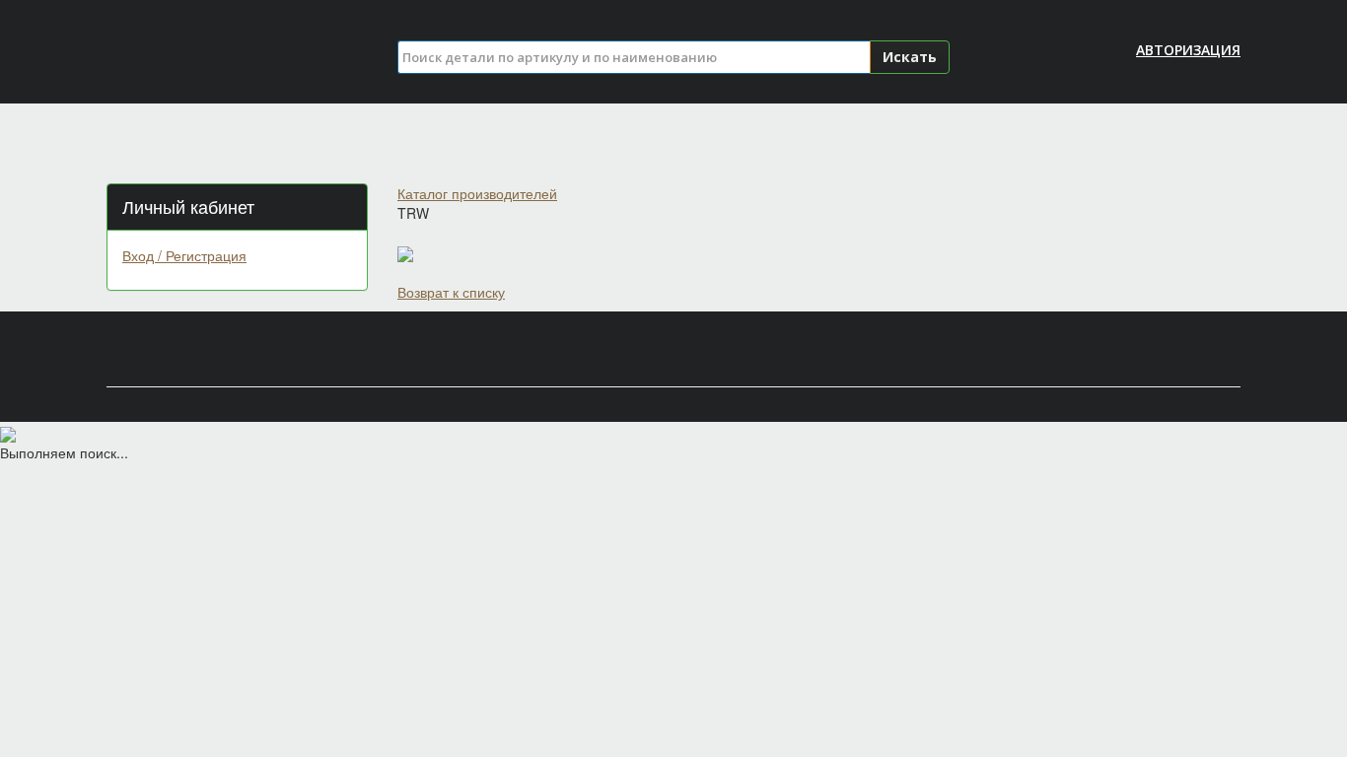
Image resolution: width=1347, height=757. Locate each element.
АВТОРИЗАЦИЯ (1188, 49)
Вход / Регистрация (184, 255)
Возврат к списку (451, 292)
